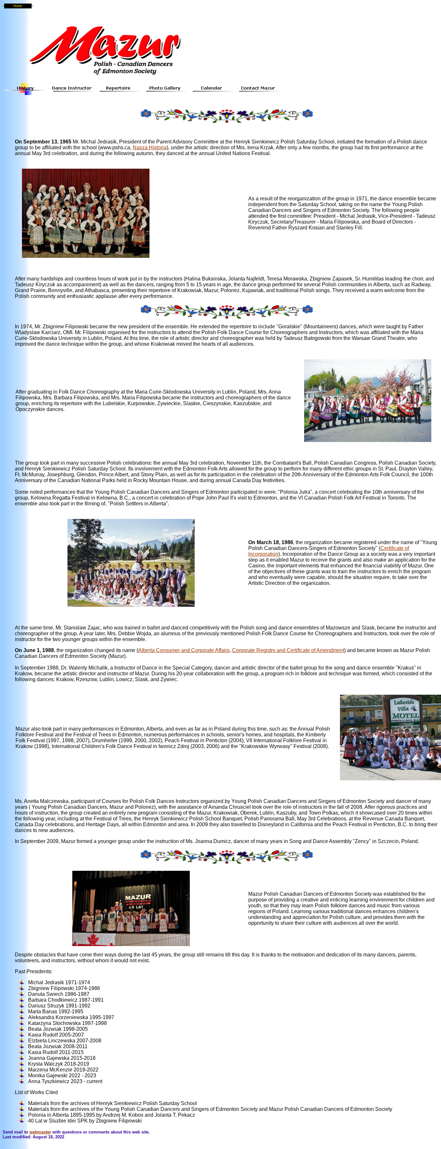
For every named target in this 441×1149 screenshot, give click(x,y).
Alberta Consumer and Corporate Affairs (184, 650)
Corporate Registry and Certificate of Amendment (288, 650)
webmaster (40, 1132)
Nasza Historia (150, 147)
